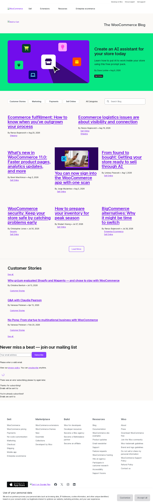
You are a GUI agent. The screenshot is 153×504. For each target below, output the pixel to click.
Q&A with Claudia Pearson (25, 300)
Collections (40, 440)
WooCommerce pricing (16, 429)
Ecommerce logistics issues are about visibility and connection (108, 119)
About (123, 425)
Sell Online (98, 76)
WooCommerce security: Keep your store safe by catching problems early (29, 215)
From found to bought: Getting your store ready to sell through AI (122, 159)
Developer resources (73, 429)
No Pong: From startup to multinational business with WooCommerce (53, 320)
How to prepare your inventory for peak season (72, 213)
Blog (94, 425)
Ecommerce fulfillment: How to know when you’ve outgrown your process (37, 122)
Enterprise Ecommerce (113, 231)
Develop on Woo (117, 2)
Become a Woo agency (74, 433)
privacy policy (14, 367)
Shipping (13, 135)
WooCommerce (13, 425)
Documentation (99, 429)
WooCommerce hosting (103, 455)
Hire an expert (130, 2)
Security (13, 231)
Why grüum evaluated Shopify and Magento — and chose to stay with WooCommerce (64, 280)
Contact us (125, 468)
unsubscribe (33, 367)
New (37, 433)
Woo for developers (72, 425)
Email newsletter (100, 443)
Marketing (36, 101)
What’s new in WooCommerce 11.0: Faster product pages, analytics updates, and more (29, 161)
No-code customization (17, 437)
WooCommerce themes (46, 429)
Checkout (11, 444)
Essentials (40, 437)
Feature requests (100, 451)
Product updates (100, 439)
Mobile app (11, 452)
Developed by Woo (44, 444)
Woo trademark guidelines (132, 443)
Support (96, 447)
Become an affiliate (72, 443)
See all (11, 274)
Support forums (99, 473)
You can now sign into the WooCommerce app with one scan (76, 178)
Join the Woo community (131, 439)
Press (123, 429)
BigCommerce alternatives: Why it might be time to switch (118, 215)
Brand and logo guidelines (132, 447)
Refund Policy (127, 464)
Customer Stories (18, 101)
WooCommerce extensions (47, 425)
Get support (141, 2)
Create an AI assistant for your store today (119, 51)
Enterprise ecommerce (16, 456)
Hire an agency (99, 459)
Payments (53, 101)
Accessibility (98, 469)
